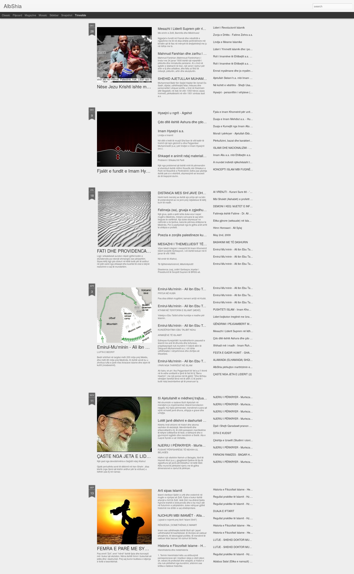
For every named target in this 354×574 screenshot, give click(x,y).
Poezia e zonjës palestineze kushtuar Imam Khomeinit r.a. (200, 234)
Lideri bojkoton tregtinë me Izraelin (233, 316)
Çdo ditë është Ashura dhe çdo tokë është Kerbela (195, 121)
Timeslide (80, 15)
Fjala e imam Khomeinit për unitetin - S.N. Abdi (240, 112)
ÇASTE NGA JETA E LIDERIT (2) (232, 374)
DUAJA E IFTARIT (223, 511)
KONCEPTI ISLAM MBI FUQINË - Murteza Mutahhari (244, 169)
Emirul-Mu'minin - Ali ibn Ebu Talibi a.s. (235, 249)
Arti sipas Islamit (170, 490)
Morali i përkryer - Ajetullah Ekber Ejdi (235, 133)
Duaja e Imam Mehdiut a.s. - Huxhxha (235, 119)
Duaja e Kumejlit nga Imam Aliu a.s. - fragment (240, 126)
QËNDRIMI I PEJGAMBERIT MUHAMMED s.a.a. (241, 324)
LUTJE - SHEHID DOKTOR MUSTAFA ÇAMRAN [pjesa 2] (246, 540)
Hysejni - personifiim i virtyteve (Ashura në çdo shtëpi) (244, 92)
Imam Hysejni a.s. (171, 130)
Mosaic (43, 15)
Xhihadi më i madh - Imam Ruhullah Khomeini (240, 345)
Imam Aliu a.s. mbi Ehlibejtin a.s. (232, 155)
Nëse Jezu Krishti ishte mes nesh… (131, 86)
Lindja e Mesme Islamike (227, 42)
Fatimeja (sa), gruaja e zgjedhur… (183, 209)
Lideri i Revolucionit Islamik (229, 27)
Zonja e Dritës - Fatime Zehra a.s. (233, 35)
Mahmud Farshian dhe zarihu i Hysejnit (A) (189, 53)
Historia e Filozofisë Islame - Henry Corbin (189, 545)
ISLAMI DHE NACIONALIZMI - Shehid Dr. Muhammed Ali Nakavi (250, 148)
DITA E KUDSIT (222, 433)
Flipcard (17, 15)
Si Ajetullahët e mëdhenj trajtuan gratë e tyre (190, 398)
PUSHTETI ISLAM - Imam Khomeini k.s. (236, 309)
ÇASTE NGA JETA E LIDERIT (127, 456)
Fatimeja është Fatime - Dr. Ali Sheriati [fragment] (242, 213)
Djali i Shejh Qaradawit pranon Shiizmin (236, 426)
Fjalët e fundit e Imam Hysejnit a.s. (131, 170)
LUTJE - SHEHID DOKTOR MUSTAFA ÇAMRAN (241, 547)
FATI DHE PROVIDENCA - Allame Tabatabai (140, 250)
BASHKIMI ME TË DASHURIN (230, 242)
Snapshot (66, 15)
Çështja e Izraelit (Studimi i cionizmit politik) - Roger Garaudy (248, 440)
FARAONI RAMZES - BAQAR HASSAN (235, 454)
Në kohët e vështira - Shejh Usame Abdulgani (239, 85)
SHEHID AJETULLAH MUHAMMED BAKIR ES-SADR (197, 78)
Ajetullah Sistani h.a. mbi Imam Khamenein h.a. (240, 78)
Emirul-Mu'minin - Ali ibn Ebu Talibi (183, 305)
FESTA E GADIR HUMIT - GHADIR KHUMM (238, 352)
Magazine (30, 15)
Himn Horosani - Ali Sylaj (227, 228)
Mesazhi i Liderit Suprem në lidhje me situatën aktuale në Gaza (250, 331)
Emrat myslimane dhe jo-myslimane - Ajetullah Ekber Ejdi (246, 70)
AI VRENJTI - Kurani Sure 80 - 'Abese (235, 192)
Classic (6, 15)
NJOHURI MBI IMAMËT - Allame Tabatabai (190, 515)
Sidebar (54, 15)
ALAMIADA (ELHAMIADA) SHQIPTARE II (237, 360)
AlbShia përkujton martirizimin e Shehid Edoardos (242, 367)
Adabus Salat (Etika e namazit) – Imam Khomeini (241, 561)
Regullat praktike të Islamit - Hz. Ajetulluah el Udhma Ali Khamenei (251, 496)
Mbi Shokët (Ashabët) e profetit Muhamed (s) (239, 199)
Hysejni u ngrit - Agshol (175, 112)
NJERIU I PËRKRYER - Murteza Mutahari (189, 445)
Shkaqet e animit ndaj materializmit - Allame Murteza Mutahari (203, 155)
